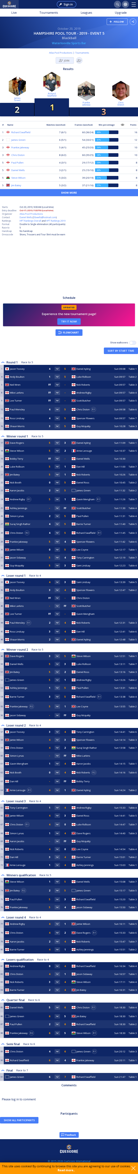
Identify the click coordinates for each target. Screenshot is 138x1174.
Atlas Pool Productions (60, 52)
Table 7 (133, 418)
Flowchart (71, 332)
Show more (69, 192)
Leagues (86, 13)
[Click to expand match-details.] (57, 369)
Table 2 (133, 376)
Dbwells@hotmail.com (44, 217)
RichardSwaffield (51, 94)
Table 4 (133, 392)
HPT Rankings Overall (30, 220)
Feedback (70, 1135)
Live (14, 13)
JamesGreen (17, 99)
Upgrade (121, 13)
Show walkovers (119, 342)
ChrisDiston (121, 103)
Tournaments (48, 13)
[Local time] (120, 598)
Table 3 (133, 384)
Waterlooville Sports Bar (69, 43)
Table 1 (133, 368)
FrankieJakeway (86, 103)
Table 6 (133, 409)
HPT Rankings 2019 (55, 220)
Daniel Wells (26, 217)
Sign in (68, 4)
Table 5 (133, 400)
